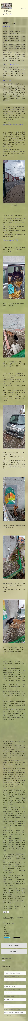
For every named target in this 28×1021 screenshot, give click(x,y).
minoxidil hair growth (9, 986)
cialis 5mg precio (8, 1002)
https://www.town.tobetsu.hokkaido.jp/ (13, 124)
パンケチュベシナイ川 (9, 923)
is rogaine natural (8, 999)
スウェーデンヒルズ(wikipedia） (11, 64)
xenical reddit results (9, 1006)
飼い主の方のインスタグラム (10, 240)
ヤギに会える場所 (20, 917)
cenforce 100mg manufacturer (12, 989)
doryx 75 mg (7, 979)
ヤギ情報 (5, 918)
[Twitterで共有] (8, 938)
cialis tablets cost (8, 993)
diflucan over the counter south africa (13, 983)
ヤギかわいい (13, 917)
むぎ (5, 925)
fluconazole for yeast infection (12, 973)
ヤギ (9, 917)
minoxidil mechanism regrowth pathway (14, 1012)
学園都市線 (6, 933)
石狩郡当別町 (7, 935)
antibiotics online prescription (11, 976)
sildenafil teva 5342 (9, 996)
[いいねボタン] (4, 912)
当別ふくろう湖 (7, 80)
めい (5, 927)
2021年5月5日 (6, 26)
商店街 (5, 931)
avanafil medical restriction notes (12, 1016)
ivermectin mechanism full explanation (13, 1009)
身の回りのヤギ (10, 918)
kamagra (6, 969)
